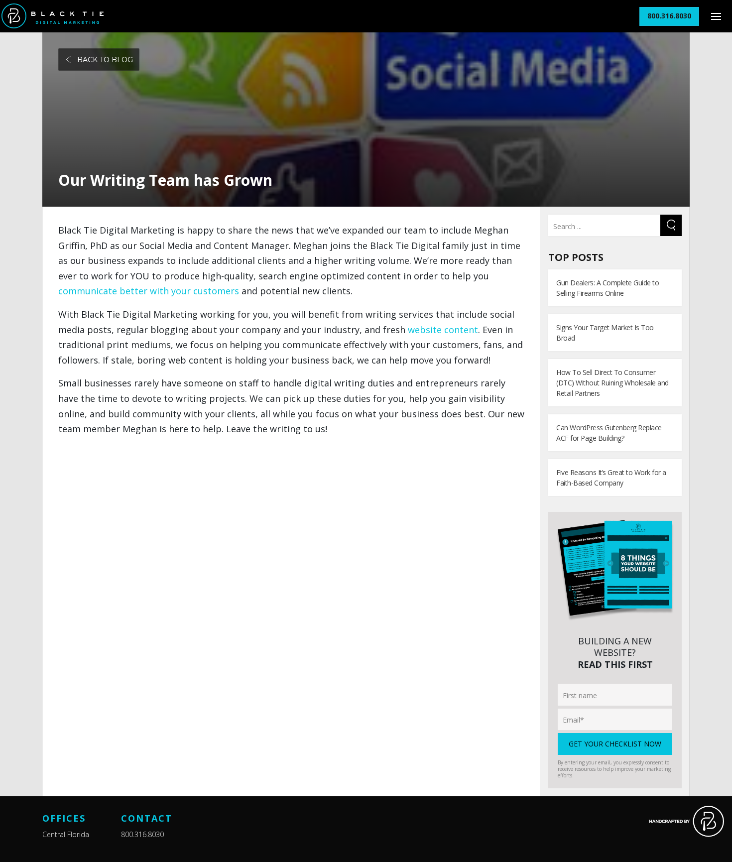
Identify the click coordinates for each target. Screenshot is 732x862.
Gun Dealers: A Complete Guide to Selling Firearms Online (607, 288)
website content (443, 330)
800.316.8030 (142, 834)
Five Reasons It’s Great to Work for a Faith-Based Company (611, 478)
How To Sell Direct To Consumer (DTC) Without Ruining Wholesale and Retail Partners (612, 383)
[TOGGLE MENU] (716, 16)
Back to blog (105, 59)
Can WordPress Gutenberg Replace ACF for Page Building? (609, 433)
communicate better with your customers (150, 291)
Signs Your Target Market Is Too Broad (605, 333)
